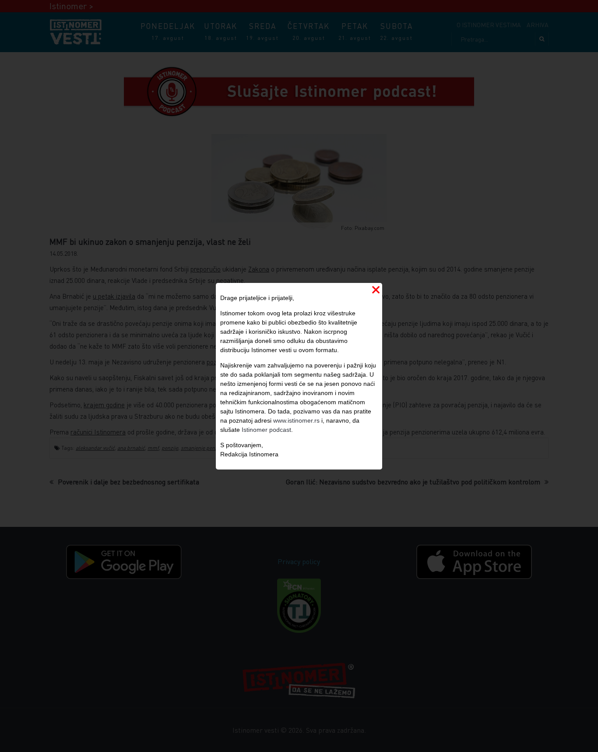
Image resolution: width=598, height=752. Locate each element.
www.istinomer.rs (296, 420)
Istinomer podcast (266, 429)
